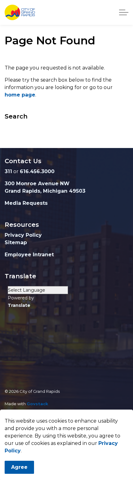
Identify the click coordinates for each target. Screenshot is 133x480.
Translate (19, 305)
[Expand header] (123, 12)
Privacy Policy (23, 235)
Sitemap (16, 242)
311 (8, 171)
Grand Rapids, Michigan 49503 (45, 191)
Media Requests (26, 203)
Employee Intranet (29, 255)
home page (20, 95)
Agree (19, 467)
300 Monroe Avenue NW (37, 183)
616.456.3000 (37, 171)
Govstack (37, 403)
